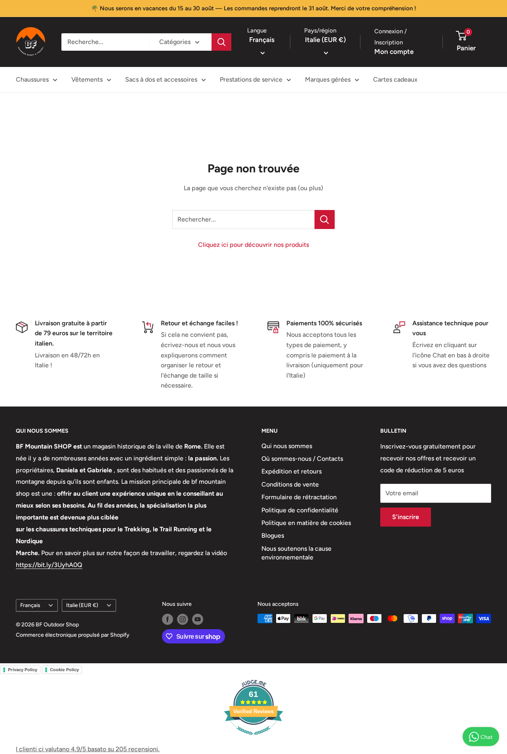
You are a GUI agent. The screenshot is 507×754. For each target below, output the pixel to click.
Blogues (272, 535)
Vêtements (87, 79)
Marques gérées (328, 79)
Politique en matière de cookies (306, 523)
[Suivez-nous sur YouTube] (197, 619)
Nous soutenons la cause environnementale (296, 553)
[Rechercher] (221, 42)
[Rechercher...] (324, 219)
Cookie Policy (64, 669)
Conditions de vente (290, 484)
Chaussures (32, 79)
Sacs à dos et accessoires (161, 79)
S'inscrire (405, 517)
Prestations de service (251, 79)
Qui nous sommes (286, 446)
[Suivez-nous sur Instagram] (182, 619)
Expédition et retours (291, 471)
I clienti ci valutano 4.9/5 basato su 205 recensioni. (88, 749)
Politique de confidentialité (299, 510)
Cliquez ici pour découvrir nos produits (253, 244)
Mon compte (394, 51)
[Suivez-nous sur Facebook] (167, 619)
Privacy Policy (22, 669)
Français (30, 605)
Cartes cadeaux (395, 79)
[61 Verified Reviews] (253, 739)
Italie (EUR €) (82, 605)
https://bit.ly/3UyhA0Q (49, 565)
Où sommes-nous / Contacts (302, 458)
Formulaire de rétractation (299, 497)
